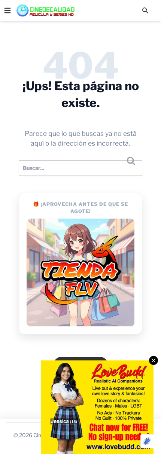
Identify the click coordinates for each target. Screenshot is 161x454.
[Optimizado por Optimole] (147, 441)
